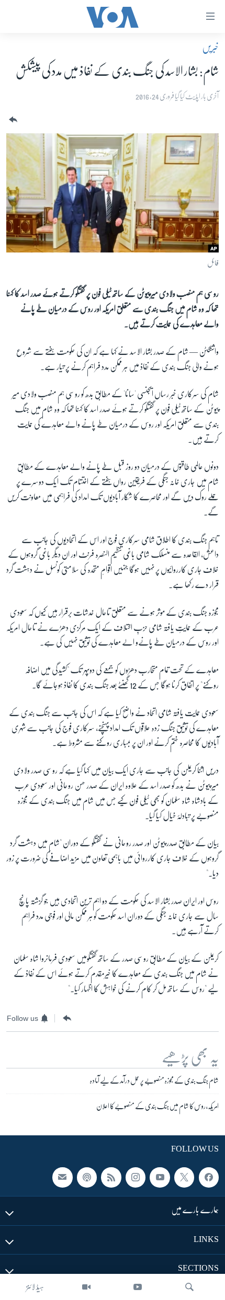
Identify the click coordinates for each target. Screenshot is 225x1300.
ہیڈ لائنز (35, 1287)
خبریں (210, 47)
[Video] (86, 1287)
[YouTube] (137, 1287)
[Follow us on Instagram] (135, 1177)
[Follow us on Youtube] (160, 1177)
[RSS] (111, 1177)
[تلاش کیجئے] (189, 1287)
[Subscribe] (62, 1177)
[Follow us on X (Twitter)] (184, 1177)
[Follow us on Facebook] (209, 1177)
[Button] (12, 120)
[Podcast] (87, 1177)
